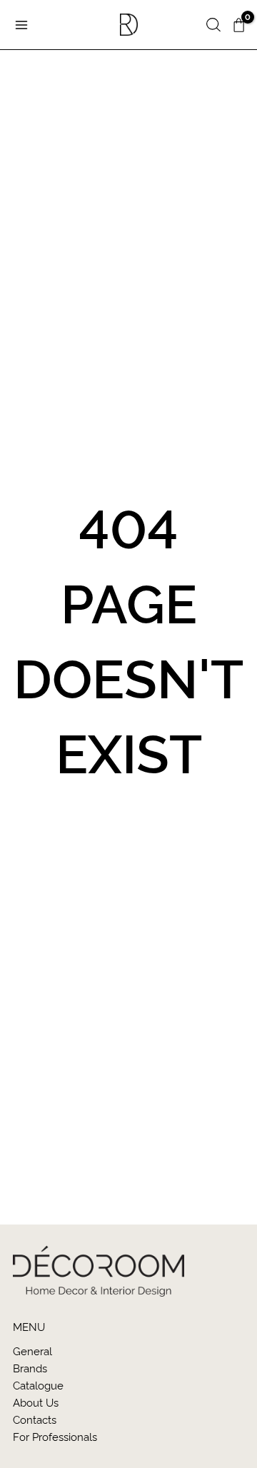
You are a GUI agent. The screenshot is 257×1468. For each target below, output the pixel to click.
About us (36, 1401)
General (32, 1350)
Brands (30, 1367)
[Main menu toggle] (21, 24)
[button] (213, 25)
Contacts (34, 1419)
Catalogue (38, 1384)
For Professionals (55, 1436)
